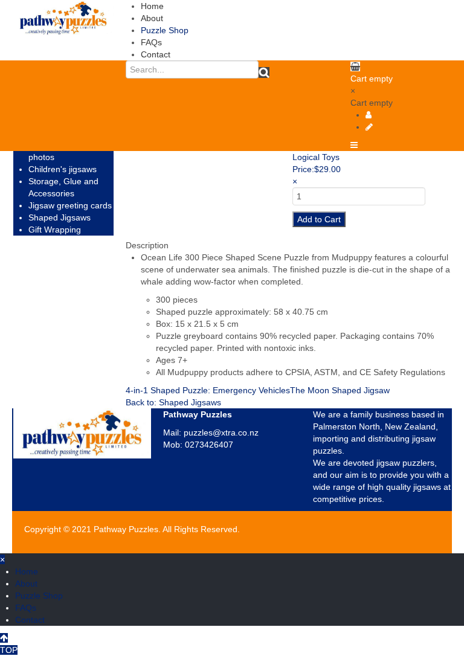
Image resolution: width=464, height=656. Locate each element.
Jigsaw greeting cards (70, 205)
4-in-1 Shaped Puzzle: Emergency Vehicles (208, 390)
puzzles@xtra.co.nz (221, 432)
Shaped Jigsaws (59, 217)
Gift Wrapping (54, 229)
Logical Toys (316, 157)
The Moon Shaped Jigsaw (340, 390)
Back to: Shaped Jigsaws (173, 402)
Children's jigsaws (62, 169)
